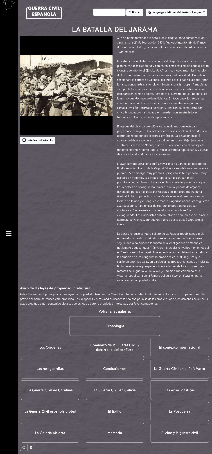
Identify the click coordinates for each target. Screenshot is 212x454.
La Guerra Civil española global (50, 411)
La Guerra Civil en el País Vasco (179, 368)
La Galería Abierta (50, 433)
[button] (8, 234)
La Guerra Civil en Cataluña (50, 390)
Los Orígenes (50, 347)
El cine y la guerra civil (179, 433)
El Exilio (115, 411)
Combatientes (114, 368)
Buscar (135, 12)
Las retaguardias (50, 368)
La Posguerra (179, 411)
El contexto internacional (179, 347)
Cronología (115, 326)
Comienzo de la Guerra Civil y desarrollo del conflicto (114, 347)
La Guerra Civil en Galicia (115, 390)
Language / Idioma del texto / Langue (176, 12)
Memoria (115, 433)
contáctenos (149, 304)
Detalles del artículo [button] (39, 140)
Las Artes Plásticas (180, 390)
